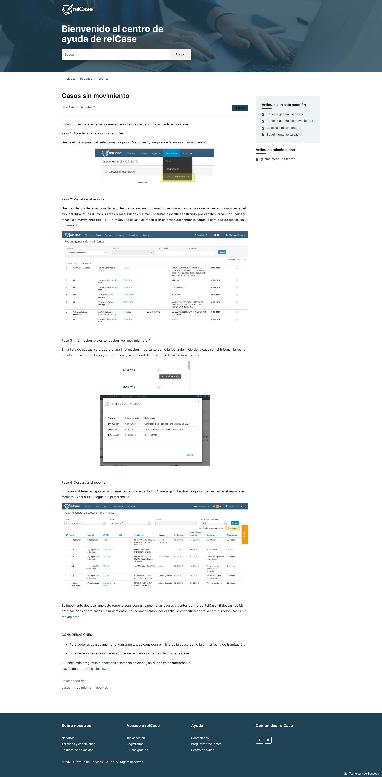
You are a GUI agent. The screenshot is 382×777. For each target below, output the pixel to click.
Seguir (240, 107)
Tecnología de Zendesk (364, 773)
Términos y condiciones (78, 744)
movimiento (83, 687)
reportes (101, 687)
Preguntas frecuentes (206, 744)
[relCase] (78, 14)
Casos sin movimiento (282, 128)
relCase (70, 78)
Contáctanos (200, 738)
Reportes (86, 78)
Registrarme (135, 744)
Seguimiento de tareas (282, 134)
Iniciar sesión (135, 738)
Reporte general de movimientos (290, 121)
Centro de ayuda (202, 750)
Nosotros (68, 738)
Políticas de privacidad (77, 750)
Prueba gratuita (137, 750)
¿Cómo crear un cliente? (278, 159)
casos (66, 687)
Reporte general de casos (285, 114)
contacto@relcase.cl (92, 669)
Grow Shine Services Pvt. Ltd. (94, 762)
